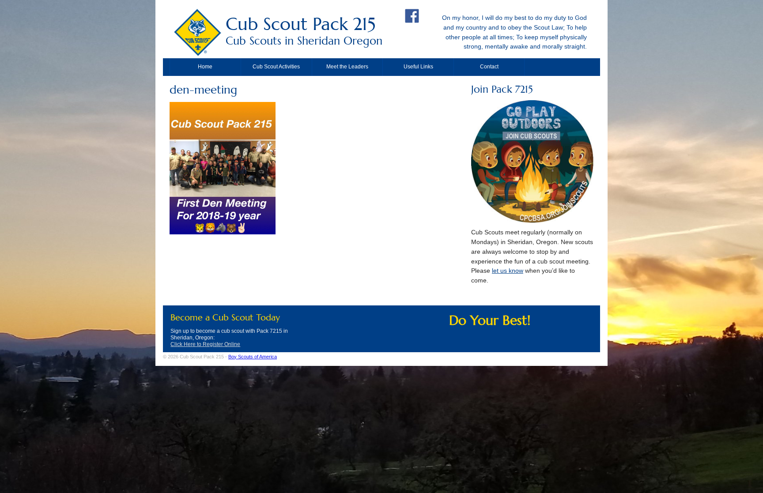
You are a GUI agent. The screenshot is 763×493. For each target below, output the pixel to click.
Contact (489, 67)
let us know (507, 270)
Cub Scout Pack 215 (304, 30)
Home (205, 67)
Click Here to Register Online (205, 344)
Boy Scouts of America (252, 356)
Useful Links (418, 67)
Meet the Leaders (347, 67)
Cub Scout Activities (276, 67)
